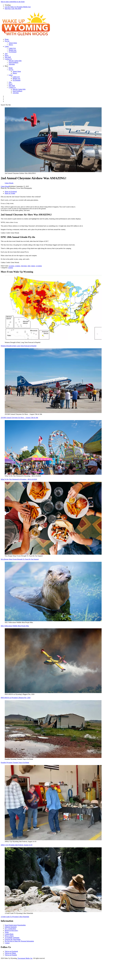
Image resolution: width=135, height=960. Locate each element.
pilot (29, 266)
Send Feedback (13, 62)
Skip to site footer (19, 1)
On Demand (12, 52)
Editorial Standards (11, 927)
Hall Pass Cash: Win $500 (13, 8)
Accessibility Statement (12, 937)
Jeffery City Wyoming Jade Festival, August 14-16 (16, 845)
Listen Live (12, 48)
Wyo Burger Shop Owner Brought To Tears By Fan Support (20, 559)
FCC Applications (10, 928)
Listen (7, 46)
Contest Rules (9, 934)
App (6, 53)
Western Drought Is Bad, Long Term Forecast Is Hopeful (18, 346)
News (6, 55)
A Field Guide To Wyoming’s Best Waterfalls (15, 917)
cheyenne (24, 266)
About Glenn (13, 43)
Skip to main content (7, 1)
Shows (11, 44)
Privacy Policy (9, 936)
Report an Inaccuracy (11, 930)
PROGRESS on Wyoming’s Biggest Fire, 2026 (15, 697)
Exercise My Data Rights (12, 939)
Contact (7, 943)
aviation (17, 266)
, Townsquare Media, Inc (24, 958)
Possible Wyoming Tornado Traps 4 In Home (15, 762)
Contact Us (8, 59)
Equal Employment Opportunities (15, 925)
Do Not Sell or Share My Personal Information (19, 941)
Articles (10, 267)
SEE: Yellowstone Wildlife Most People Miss (15, 626)
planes (33, 266)
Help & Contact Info (15, 61)
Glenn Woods (5, 186)
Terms (7, 932)
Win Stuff (8, 57)
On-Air (7, 41)
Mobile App (12, 50)
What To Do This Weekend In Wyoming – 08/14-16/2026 (19, 479)
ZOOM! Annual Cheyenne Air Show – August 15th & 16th (19, 417)
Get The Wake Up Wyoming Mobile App (18, 7)
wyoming (39, 266)
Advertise (12, 64)
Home (7, 39)
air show (11, 266)
